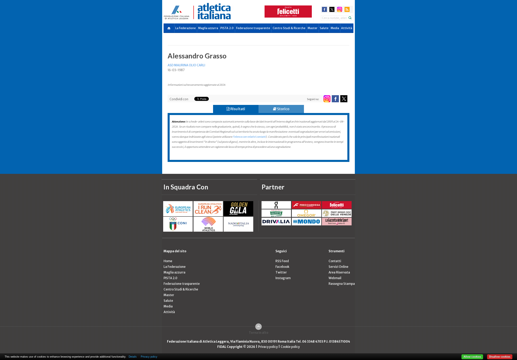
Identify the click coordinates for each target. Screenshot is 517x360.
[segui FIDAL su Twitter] (343, 98)
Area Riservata (339, 272)
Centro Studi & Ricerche (289, 28)
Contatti (335, 261)
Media (335, 28)
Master (312, 28)
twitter (331, 9)
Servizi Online (338, 267)
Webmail (335, 278)
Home (168, 261)
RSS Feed (282, 261)
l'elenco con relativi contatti (249, 136)
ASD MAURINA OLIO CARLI (186, 65)
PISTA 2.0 (227, 28)
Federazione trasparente (253, 28)
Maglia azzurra (208, 28)
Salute (324, 28)
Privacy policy (268, 347)
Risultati (237, 109)
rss (347, 9)
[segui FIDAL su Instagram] (326, 98)
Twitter (281, 272)
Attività (346, 28)
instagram (339, 9)
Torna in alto (258, 333)
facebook (324, 9)
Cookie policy (290, 347)
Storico (282, 109)
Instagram (283, 278)
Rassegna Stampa (342, 284)
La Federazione (185, 28)
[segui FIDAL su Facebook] (335, 98)
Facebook (282, 267)
